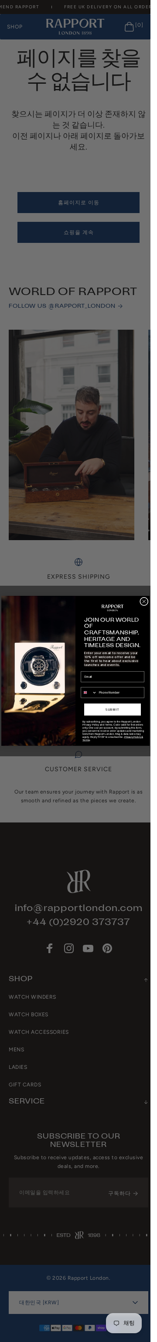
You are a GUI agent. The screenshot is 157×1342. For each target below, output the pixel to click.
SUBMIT (112, 710)
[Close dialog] (144, 601)
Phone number (91, 684)
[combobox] (89, 692)
